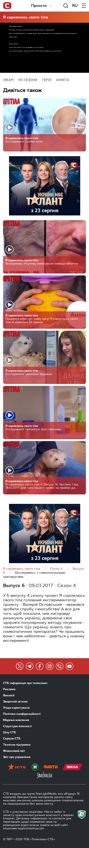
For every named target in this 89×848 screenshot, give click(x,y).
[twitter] (19, 666)
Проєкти (39, 5)
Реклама (9, 689)
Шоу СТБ (9, 732)
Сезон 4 (56, 568)
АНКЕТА (62, 80)
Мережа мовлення (16, 720)
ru (75, 5)
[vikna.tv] (72, 767)
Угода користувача (16, 707)
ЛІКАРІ (8, 80)
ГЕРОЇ (46, 80)
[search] (65, 5)
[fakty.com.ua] (50, 767)
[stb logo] (7, 5)
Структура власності (17, 726)
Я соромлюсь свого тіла (25, 17)
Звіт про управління (17, 757)
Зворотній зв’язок (15, 701)
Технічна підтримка (17, 744)
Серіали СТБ (11, 738)
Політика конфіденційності (22, 714)
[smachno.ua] (44, 775)
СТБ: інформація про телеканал (25, 683)
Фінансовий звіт (14, 750)
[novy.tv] (35, 767)
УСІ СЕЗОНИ (27, 80)
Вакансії (8, 695)
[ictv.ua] (17, 767)
